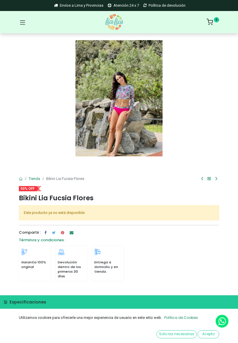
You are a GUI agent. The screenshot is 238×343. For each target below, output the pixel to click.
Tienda (34, 178)
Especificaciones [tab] (27, 302)
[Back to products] (209, 179)
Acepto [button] (208, 333)
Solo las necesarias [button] (176, 333)
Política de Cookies (181, 317)
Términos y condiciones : (42, 240)
